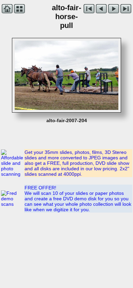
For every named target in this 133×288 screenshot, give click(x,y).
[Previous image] (35, 75)
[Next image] (87, 75)
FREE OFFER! (40, 187)
